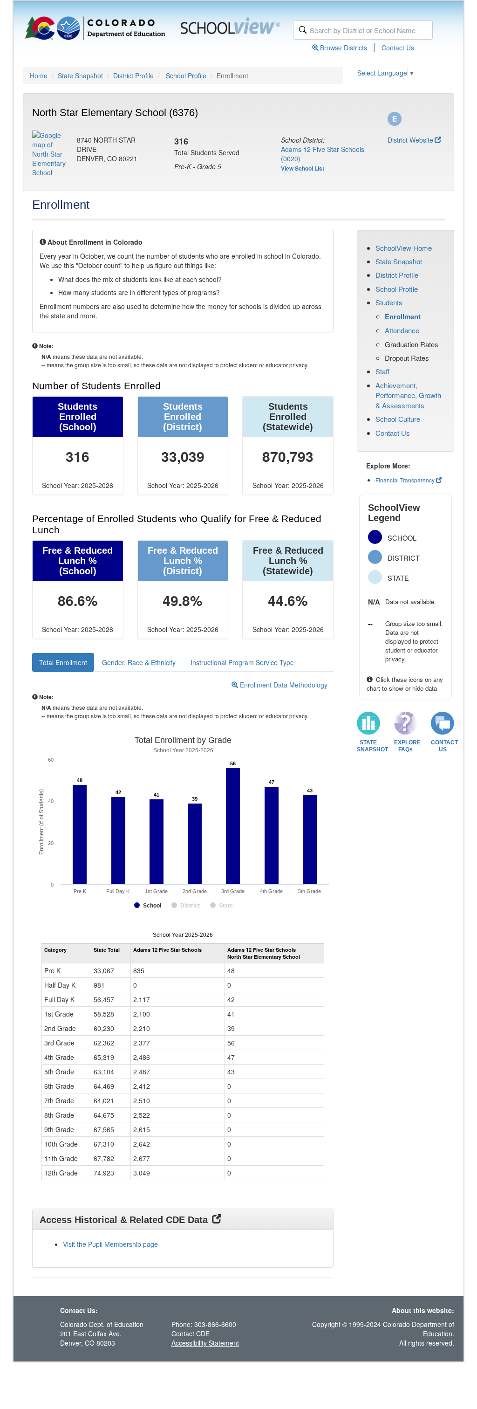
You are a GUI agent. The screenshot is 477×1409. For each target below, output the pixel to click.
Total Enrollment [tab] (63, 662)
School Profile (186, 75)
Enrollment (403, 316)
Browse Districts (343, 47)
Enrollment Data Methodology (282, 684)
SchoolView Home (403, 248)
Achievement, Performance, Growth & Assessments (408, 395)
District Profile (133, 75)
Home (39, 75)
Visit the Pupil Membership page (110, 1244)
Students (388, 302)
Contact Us (398, 47)
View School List (302, 168)
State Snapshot (80, 75)
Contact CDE (190, 1333)
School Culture (397, 419)
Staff (382, 371)
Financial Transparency (405, 480)
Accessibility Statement (205, 1342)
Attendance (402, 330)
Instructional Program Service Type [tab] (242, 662)
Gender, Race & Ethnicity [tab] (139, 662)
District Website (410, 139)
